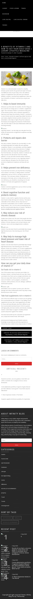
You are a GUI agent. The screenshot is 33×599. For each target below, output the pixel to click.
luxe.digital (6, 19)
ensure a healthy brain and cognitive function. (13, 209)
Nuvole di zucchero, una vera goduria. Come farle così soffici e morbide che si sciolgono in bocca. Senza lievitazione (15, 380)
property (3, 493)
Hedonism (5, 14)
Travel (23, 8)
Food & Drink (14, 8)
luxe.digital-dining (21, 19)
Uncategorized (5, 505)
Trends (4, 25)
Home (4, 2)
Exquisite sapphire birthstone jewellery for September (15, 399)
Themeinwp (20, 596)
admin (20, 53)
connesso (10, 355)
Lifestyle (3, 471)
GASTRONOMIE (5, 463)
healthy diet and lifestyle (24, 254)
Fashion (3, 454)
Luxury (4, 8)
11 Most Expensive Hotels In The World (11, 395)
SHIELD (3, 96)
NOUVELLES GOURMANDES (8, 488)
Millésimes (4, 484)
